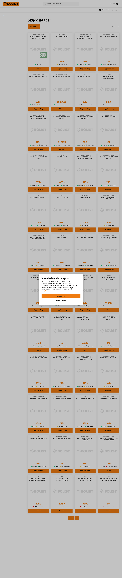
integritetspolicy (46, 291)
